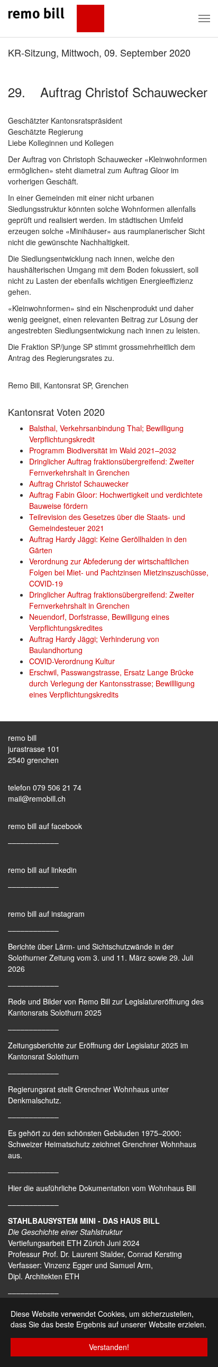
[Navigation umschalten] (204, 18)
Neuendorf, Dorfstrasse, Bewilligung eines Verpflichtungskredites (99, 622)
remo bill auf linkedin (42, 869)
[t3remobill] (56, 18)
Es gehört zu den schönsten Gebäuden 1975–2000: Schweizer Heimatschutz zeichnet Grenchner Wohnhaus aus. (102, 1144)
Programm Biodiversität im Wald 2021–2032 (102, 450)
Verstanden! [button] (109, 1347)
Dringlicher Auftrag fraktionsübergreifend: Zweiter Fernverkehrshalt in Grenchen (111, 467)
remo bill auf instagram (46, 913)
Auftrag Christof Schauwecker (79, 483)
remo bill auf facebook (45, 826)
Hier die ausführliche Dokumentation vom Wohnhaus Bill (102, 1188)
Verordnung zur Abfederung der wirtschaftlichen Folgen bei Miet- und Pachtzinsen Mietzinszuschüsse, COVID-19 (118, 572)
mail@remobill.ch (37, 798)
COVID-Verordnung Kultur (72, 661)
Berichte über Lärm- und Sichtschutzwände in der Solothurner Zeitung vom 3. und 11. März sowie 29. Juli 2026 (100, 957)
